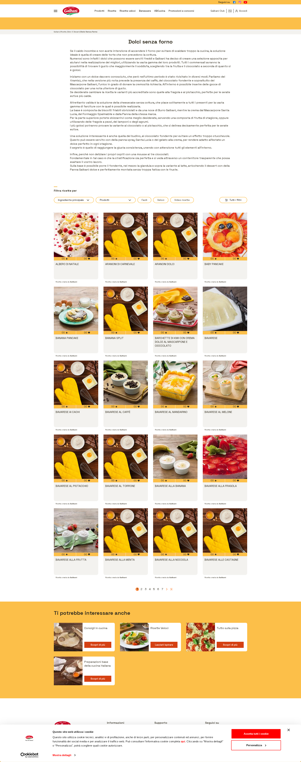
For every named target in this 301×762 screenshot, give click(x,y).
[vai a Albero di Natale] (76, 235)
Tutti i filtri (235, 200)
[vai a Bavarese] (225, 309)
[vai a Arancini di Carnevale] (125, 235)
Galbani (57, 32)
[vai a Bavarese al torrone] (125, 457)
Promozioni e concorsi (181, 10)
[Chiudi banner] (288, 730)
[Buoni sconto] (231, 11)
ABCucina (159, 10)
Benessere (145, 10)
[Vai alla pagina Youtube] (245, 2)
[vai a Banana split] (125, 309)
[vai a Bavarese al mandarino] (175, 383)
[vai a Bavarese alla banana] (175, 457)
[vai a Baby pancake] (225, 235)
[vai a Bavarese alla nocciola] (175, 530)
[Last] (170, 589)
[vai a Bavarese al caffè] (125, 383)
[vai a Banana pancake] (76, 309)
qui (183, 741)
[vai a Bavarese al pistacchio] (76, 457)
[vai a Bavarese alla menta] (125, 530)
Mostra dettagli (62, 755)
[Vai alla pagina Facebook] (234, 2)
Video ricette (182, 200)
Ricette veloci (128, 10)
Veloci (160, 200)
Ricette (112, 10)
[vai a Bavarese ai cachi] (76, 383)
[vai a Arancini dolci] (175, 235)
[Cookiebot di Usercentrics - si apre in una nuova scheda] (29, 755)
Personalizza (254, 745)
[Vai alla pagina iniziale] (71, 11)
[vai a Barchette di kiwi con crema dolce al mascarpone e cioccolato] (175, 309)
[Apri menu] (55, 11)
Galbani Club (218, 10)
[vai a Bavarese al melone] (225, 383)
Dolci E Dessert (74, 32)
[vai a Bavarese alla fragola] (225, 457)
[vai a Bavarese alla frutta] (76, 530)
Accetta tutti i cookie (256, 733)
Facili (144, 200)
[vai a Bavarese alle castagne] (225, 530)
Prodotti (99, 10)
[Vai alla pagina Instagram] (240, 2)
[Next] (166, 589)
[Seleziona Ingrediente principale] (74, 200)
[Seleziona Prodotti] (116, 200)
